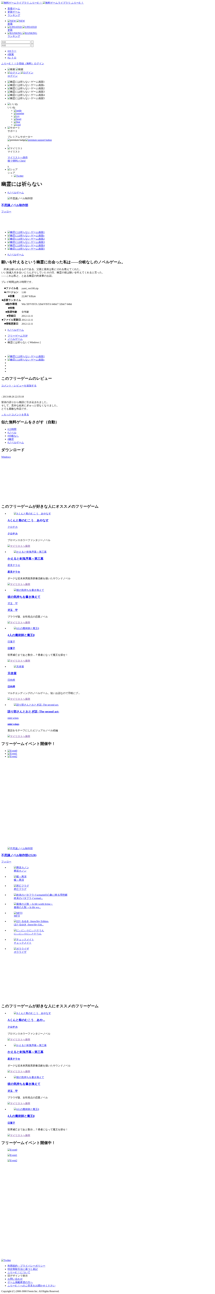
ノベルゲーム (15, 339)
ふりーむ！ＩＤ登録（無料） (17, 63)
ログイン (39, 63)
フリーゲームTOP (18, 335)
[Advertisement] (58, 220)
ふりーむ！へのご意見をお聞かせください (31, 1285)
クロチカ (13, 527)
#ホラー (12, 51)
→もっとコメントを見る (15, 414)
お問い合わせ (15, 1279)
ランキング (14, 15)
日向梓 (11, 680)
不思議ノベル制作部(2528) (18, 855)
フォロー (6, 211)
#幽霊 (11, 439)
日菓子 (11, 641)
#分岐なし (13, 435)
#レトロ (12, 57)
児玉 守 (13, 603)
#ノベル (12, 432)
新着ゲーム (14, 8)
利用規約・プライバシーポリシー (26, 1265)
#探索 (11, 54)
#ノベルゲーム (16, 192)
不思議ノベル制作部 (14, 205)
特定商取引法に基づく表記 (23, 1269)
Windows (6, 457)
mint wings (13, 718)
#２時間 (12, 429)
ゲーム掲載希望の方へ (20, 1282)
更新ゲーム (14, 12)
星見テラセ (14, 565)
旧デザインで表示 (18, 1275)
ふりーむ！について (19, 1272)
